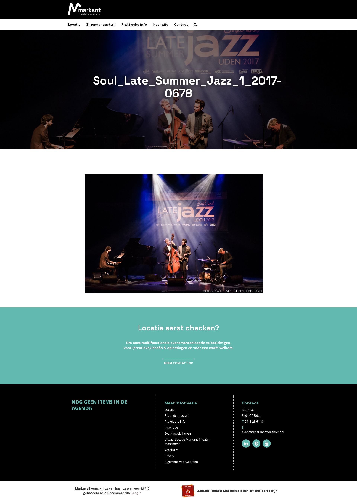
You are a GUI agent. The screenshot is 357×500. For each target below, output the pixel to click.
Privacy (169, 456)
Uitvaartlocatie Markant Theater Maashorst (187, 441)
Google (136, 493)
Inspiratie (160, 24)
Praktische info (134, 24)
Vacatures (171, 450)
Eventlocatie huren (178, 433)
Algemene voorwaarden (181, 462)
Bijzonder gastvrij (100, 24)
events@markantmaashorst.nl (263, 432)
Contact (181, 24)
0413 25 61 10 (254, 422)
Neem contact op (178, 363)
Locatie (74, 24)
